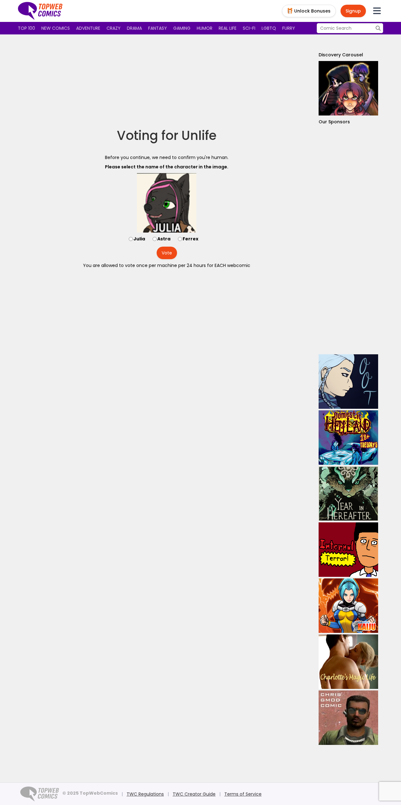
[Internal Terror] (348, 549)
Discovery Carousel (341, 55)
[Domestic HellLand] (348, 437)
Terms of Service (243, 794)
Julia (139, 239)
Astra (163, 239)
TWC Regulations (145, 794)
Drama (134, 28)
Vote (167, 253)
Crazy (114, 28)
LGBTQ (269, 28)
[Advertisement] (167, 81)
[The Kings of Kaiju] (348, 605)
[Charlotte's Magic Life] (348, 661)
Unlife (198, 135)
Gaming (181, 28)
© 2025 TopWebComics (90, 793)
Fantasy (157, 28)
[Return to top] (40, 11)
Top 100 (26, 28)
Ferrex (190, 239)
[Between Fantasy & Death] (348, 88)
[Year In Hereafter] (348, 493)
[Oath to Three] (348, 381)
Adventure (88, 28)
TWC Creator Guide (194, 794)
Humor (204, 28)
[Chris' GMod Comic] (348, 717)
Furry (288, 28)
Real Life (228, 28)
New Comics (55, 28)
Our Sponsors (334, 122)
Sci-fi (249, 28)
